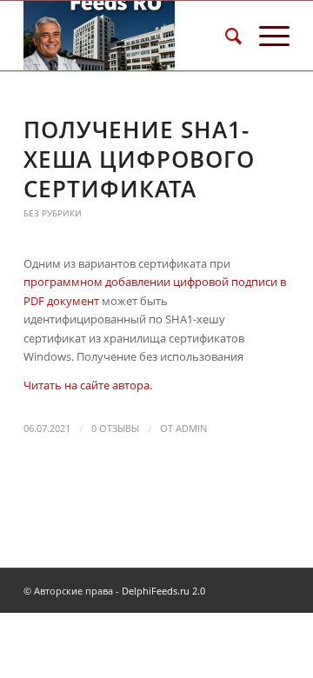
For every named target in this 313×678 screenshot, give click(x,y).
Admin (191, 428)
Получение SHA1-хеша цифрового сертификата (139, 159)
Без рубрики (52, 213)
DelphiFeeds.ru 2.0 (163, 590)
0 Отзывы (115, 428)
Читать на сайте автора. (87, 385)
